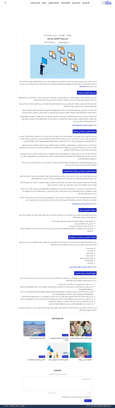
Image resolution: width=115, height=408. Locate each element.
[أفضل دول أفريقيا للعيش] (34, 328)
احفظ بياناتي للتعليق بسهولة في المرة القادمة (75, 397)
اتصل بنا (6, 406)
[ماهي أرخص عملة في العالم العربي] (81, 328)
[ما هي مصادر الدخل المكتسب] (34, 350)
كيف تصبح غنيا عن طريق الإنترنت (81, 203)
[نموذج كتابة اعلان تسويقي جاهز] (57, 350)
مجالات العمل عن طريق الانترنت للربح (80, 267)
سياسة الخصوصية (14, 406)
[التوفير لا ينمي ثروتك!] (81, 350)
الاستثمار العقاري (53, 3)
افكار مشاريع (76, 3)
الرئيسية (85, 3)
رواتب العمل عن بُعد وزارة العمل (81, 125)
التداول (44, 3)
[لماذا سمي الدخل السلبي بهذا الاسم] (57, 328)
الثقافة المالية (65, 3)
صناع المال (82, 86)
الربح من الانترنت (35, 3)
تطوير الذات (88, 335)
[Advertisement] (57, 18)
